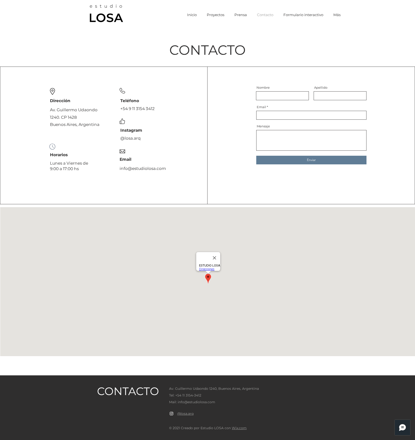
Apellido (320, 87)
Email (261, 107)
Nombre (263, 87)
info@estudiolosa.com (143, 168)
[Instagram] (171, 413)
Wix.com (239, 428)
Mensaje (263, 126)
